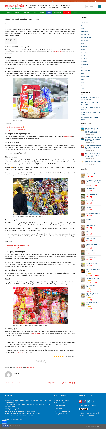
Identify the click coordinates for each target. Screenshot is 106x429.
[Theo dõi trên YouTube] (55, 1)
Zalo (4, 422)
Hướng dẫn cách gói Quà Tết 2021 (15, 130)
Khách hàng (57, 12)
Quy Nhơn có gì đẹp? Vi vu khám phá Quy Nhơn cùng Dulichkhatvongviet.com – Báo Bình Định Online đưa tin (92, 130)
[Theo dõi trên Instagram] (52, 1)
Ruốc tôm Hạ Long (85, 76)
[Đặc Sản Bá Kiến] (14, 6)
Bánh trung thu (84, 22)
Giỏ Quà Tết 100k (67, 136)
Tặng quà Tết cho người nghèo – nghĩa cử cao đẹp (90, 113)
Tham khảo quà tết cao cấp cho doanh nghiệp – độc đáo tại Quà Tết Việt (93, 147)
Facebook (5, 425)
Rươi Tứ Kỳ (83, 79)
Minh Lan (24, 24)
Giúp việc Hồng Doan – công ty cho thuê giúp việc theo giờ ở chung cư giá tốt (93, 139)
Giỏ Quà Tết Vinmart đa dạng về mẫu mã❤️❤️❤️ (60, 383)
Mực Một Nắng (84, 64)
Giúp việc (83, 49)
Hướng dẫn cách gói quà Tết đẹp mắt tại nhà (18, 245)
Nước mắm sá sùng (85, 70)
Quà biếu (9, 17)
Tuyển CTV (67, 12)
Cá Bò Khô (83, 28)
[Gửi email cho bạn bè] (42, 361)
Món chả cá (83, 55)
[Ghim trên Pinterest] (44, 361)
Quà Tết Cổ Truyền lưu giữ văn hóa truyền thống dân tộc (89, 103)
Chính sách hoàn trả (59, 408)
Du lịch (82, 43)
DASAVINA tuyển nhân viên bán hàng (93, 162)
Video (34, 12)
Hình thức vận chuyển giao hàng (62, 411)
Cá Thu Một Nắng (85, 34)
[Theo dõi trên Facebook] (50, 1)
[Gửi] (99, 6)
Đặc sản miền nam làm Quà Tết (14, 127)
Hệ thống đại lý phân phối (60, 414)
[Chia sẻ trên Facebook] (36, 361)
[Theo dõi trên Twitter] (53, 1)
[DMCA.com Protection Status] (83, 409)
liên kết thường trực (30, 367)
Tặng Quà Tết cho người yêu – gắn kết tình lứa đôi (90, 108)
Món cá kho (83, 52)
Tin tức (82, 85)
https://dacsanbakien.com (16, 419)
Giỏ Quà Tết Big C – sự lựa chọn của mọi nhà (18, 248)
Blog (48, 12)
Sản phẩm (26, 12)
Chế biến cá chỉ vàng (86, 37)
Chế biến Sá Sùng (85, 40)
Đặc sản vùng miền (85, 46)
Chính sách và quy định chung (61, 400)
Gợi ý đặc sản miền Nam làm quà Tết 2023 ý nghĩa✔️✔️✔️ (90, 98)
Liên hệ (75, 12)
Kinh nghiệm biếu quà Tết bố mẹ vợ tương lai (89, 118)
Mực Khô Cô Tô (84, 61)
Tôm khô (83, 88)
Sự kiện (42, 12)
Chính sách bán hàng (59, 405)
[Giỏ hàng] (99, 12)
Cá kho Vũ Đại (84, 31)
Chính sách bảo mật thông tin (61, 403)
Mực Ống (83, 67)
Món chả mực (84, 58)
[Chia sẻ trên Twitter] (39, 361)
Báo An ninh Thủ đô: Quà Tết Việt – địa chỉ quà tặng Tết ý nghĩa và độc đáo (92, 155)
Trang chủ (9, 12)
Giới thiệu (17, 12)
